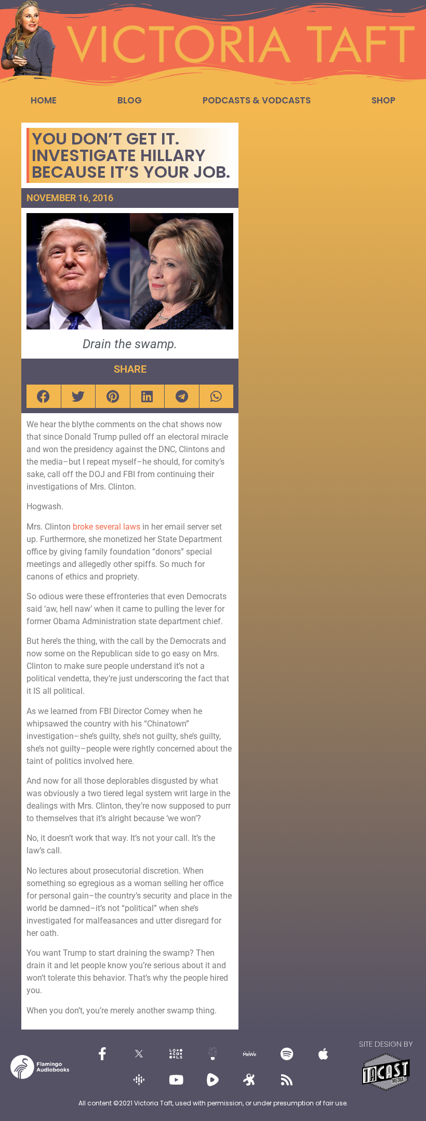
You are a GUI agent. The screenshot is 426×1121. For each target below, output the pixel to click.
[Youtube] (176, 1080)
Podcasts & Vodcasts (257, 100)
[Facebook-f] (102, 1054)
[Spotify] (287, 1054)
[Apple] (324, 1054)
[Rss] (287, 1080)
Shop (383, 100)
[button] (43, 396)
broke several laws (107, 527)
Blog (129, 100)
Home (44, 100)
